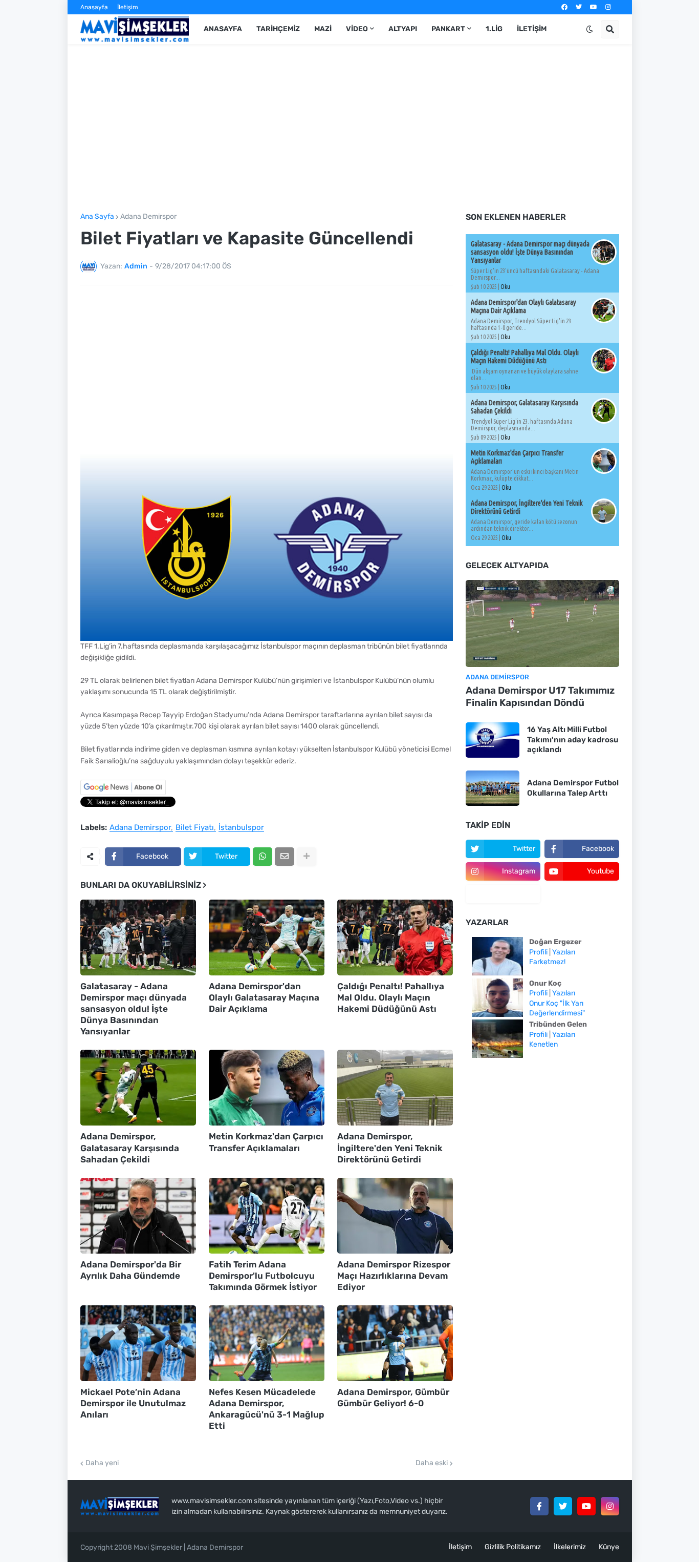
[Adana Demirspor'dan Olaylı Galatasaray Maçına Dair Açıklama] (266, 937)
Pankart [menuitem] (448, 29)
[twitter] (579, 7)
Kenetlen (543, 1044)
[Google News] (123, 792)
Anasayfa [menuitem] (223, 29)
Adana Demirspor (148, 216)
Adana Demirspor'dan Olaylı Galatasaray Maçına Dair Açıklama (264, 997)
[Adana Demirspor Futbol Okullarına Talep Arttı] (492, 788)
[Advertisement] (349, 128)
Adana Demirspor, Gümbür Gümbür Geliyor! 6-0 (393, 1397)
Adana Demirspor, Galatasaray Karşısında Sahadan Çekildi (129, 1147)
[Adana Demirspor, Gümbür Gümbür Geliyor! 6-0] (395, 1343)
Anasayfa (94, 7)
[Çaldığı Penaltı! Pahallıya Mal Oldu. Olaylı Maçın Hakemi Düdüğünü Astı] (395, 937)
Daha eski (432, 1463)
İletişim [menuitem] (532, 29)
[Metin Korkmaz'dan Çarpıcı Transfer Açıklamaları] (266, 1088)
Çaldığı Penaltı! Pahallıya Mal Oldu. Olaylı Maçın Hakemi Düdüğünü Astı (390, 997)
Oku (505, 286)
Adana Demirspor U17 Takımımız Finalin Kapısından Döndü (540, 696)
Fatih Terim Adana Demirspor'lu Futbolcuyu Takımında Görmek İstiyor (263, 1275)
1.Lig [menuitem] (494, 29)
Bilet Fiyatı (195, 828)
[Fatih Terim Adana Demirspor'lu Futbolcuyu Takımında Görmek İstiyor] (266, 1216)
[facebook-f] (539, 1506)
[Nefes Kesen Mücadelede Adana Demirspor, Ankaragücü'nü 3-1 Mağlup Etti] (266, 1343)
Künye (609, 1547)
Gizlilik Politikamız (513, 1547)
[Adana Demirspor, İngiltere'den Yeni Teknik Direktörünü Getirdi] (395, 1088)
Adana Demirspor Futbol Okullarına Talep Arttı (573, 788)
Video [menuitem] (357, 29)
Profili (538, 952)
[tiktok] (503, 894)
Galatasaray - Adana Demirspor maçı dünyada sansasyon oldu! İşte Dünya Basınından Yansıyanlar (133, 1008)
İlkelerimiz (570, 1547)
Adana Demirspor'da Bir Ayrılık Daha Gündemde (130, 1270)
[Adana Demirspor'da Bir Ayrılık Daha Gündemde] (138, 1216)
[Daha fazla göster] (306, 856)
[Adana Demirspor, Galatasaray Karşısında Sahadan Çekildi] (138, 1088)
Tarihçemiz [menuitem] (278, 29)
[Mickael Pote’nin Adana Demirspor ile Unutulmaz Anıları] (138, 1343)
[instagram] (608, 7)
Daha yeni (102, 1463)
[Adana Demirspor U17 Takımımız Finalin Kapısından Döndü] (542, 623)
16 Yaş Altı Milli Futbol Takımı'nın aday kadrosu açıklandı (572, 739)
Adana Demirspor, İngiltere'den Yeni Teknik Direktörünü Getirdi (390, 1147)
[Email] (284, 856)
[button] (589, 29)
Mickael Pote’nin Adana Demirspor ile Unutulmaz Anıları (133, 1403)
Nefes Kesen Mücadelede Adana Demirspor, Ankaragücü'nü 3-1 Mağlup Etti (266, 1409)
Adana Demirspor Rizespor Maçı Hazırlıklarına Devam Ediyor (393, 1275)
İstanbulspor (241, 828)
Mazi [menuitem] (323, 29)
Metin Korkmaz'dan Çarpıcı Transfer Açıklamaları (266, 1142)
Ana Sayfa (97, 216)
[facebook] (564, 7)
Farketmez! (547, 961)
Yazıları (563, 952)
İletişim (127, 7)
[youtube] (593, 7)
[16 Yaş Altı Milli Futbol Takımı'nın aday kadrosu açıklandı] (492, 740)
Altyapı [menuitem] (402, 29)
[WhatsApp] (262, 856)
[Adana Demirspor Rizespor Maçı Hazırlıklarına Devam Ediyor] (395, 1216)
